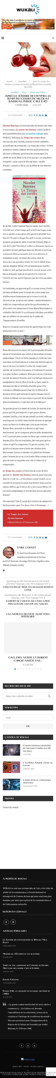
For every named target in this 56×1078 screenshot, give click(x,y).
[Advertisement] (28, 837)
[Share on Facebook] (34, 115)
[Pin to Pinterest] (40, 115)
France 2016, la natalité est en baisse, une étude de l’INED (26, 992)
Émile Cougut (23, 105)
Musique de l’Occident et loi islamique (21, 954)
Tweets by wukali (10, 807)
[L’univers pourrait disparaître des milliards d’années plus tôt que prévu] (11, 750)
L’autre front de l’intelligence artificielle (37, 781)
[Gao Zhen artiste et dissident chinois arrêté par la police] (28, 638)
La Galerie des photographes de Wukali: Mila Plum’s (25, 941)
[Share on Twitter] (37, 115)
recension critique (34, 133)
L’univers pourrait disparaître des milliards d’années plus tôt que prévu (37, 748)
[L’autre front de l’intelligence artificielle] (11, 784)
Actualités (22, 81)
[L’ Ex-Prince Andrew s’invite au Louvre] (11, 767)
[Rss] (34, 1045)
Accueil (9, 81)
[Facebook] (6, 922)
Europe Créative (11, 980)
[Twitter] (13, 922)
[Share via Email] (46, 115)
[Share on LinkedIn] (43, 115)
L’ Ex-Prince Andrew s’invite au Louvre (38, 764)
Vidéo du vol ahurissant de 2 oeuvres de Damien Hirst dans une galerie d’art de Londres (25, 966)
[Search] (53, 38)
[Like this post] (31, 115)
